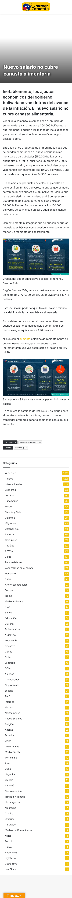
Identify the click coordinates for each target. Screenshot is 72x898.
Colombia (10, 517)
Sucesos (10, 534)
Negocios (10, 774)
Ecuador (9, 735)
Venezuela (10, 473)
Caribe (8, 651)
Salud (8, 556)
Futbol (8, 841)
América (9, 674)
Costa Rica (11, 863)
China (8, 740)
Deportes (10, 646)
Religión (9, 724)
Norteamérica (12, 713)
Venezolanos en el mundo (19, 568)
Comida (9, 813)
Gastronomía (12, 746)
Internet (9, 701)
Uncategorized (13, 802)
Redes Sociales (13, 718)
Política (9, 478)
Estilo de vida (12, 629)
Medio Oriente (13, 752)
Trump (8, 595)
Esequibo (10, 662)
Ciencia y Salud (13, 512)
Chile (7, 657)
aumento (24, 339)
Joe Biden (10, 869)
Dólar (8, 668)
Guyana (9, 623)
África (8, 835)
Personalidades (13, 562)
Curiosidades (12, 679)
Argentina (10, 634)
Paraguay (10, 824)
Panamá (9, 785)
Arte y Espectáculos (16, 584)
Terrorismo (11, 757)
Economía (10, 489)
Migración (10, 523)
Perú (7, 696)
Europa (9, 590)
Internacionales (13, 484)
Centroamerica (13, 791)
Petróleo (9, 545)
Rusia (8, 579)
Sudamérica (11, 501)
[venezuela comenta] (36, 6)
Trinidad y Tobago (15, 796)
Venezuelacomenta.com (30, 442)
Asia (7, 763)
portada (9, 495)
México (9, 707)
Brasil (8, 607)
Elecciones (11, 573)
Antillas (9, 729)
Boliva (8, 847)
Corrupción (11, 540)
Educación (11, 618)
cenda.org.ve (21, 447)
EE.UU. (9, 506)
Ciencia (9, 780)
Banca (8, 612)
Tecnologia (11, 640)
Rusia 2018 (11, 852)
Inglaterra (10, 858)
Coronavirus (12, 528)
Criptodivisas (12, 685)
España (9, 690)
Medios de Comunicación (19, 830)
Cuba (8, 768)
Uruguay (10, 819)
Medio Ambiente (14, 601)
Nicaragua (10, 807)
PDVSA (9, 551)
